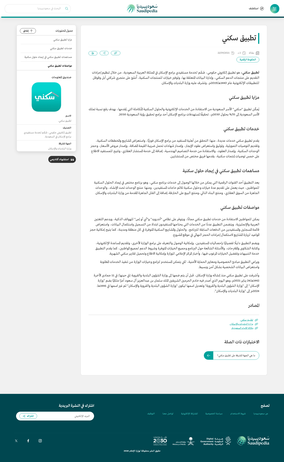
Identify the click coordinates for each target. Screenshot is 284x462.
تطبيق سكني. (246, 320)
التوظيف (151, 413)
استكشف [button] (253, 8)
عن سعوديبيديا (260, 413)
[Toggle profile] (274, 8)
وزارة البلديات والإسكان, (241, 324)
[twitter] (16, 441)
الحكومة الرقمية (248, 59)
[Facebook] (28, 441)
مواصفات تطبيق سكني (60, 66)
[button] (274, 8)
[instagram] (40, 441)
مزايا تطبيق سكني (62, 39)
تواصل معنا (167, 413)
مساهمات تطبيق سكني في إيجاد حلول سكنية (48, 57)
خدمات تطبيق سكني (61, 48)
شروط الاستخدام (238, 413)
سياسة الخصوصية (214, 413)
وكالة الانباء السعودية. (242, 328)
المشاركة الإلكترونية (189, 413)
